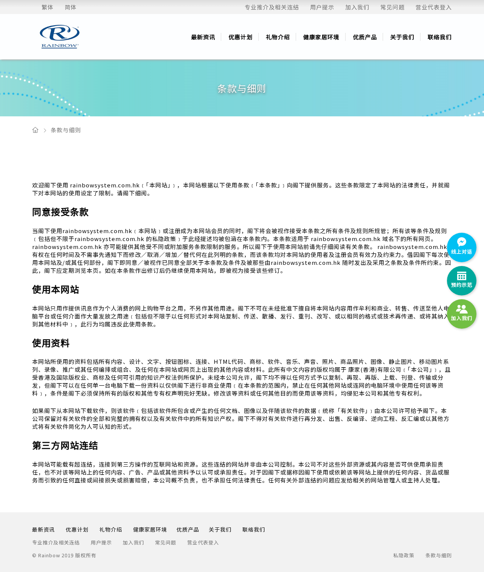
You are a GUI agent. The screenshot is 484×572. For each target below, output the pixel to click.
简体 (71, 7)
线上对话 (461, 251)
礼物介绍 (278, 37)
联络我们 (440, 37)
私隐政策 (403, 555)
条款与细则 (66, 130)
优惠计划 (240, 37)
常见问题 (392, 7)
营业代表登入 (434, 7)
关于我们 (402, 37)
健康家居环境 (321, 37)
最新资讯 (203, 37)
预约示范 (461, 284)
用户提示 (322, 7)
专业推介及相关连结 (272, 7)
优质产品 (365, 37)
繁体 (48, 7)
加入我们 (357, 7)
